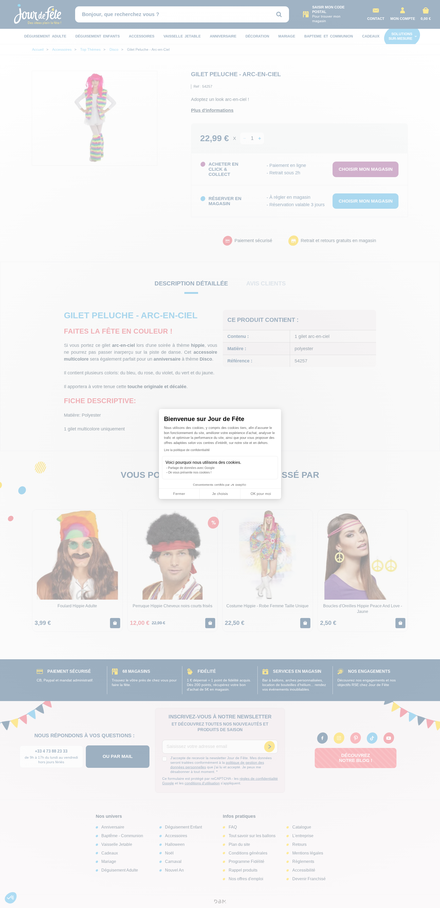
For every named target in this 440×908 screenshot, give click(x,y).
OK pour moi (261, 494)
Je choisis (220, 494)
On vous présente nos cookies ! (189, 472)
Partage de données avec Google (191, 468)
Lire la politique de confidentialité (187, 450)
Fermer (179, 494)
